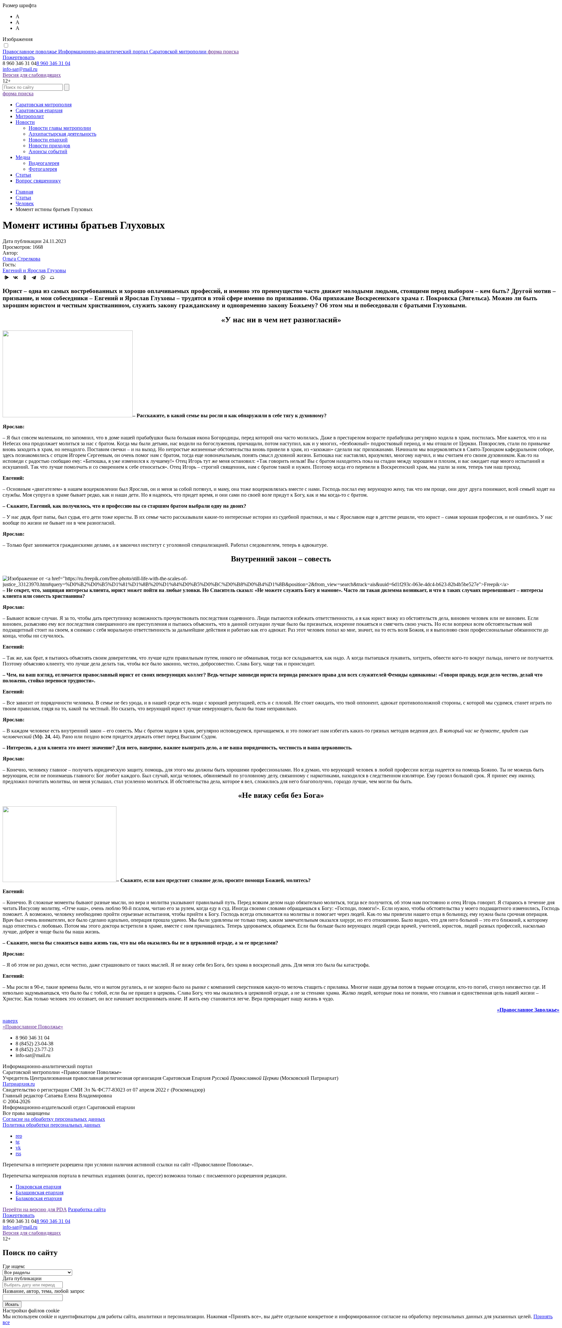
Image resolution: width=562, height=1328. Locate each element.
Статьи (23, 175)
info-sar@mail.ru (20, 69)
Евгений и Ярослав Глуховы (34, 270)
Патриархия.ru (19, 1084)
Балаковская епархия (39, 1198)
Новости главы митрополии (60, 128)
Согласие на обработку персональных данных (54, 1119)
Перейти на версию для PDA (35, 1209)
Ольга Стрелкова (21, 259)
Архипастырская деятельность (62, 134)
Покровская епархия (38, 1186)
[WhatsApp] (43, 277)
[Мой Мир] (52, 277)
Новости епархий (48, 139)
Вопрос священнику (38, 180)
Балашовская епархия (39, 1192)
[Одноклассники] (25, 277)
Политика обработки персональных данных (51, 1125)
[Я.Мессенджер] (6, 277)
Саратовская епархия (39, 110)
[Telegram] (34, 277)
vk (18, 1147)
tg (18, 1142)
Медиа (23, 157)
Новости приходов (49, 145)
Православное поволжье (105, 51)
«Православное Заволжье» (528, 1010)
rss (18, 1153)
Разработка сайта (87, 1209)
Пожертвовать (18, 57)
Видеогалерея (44, 163)
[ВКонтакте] (16, 277)
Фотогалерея (43, 169)
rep (19, 1136)
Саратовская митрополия (44, 104)
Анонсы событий (48, 151)
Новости (25, 122)
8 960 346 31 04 (53, 63)
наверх (10, 1021)
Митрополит (30, 116)
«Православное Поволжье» (33, 1026)
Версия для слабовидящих (32, 75)
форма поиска (223, 51)
